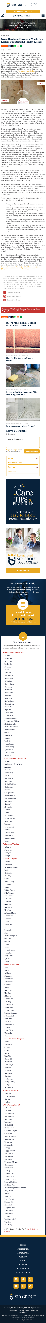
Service (11, 467)
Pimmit (6, 944)
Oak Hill (7, 939)
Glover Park (8, 1168)
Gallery (23, 1256)
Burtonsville (8, 678)
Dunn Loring (9, 881)
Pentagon (7, 853)
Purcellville (8, 1019)
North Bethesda (10, 724)
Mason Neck (9, 924)
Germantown (9, 704)
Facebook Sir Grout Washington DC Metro (16, 267)
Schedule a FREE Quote (23, 11)
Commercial (23, 1252)
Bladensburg (8, 773)
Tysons (6, 959)
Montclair (7, 1070)
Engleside (7, 884)
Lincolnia (7, 919)
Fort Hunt (7, 899)
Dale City (7, 1053)
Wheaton (7, 755)
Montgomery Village (11, 721)
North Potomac (9, 730)
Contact (23, 1264)
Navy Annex (9, 1191)
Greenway (8, 907)
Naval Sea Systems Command (15, 1188)
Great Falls (8, 904)
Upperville (8, 1033)
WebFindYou (28, 1320)
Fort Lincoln (8, 1153)
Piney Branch (9, 1199)
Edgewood (8, 1142)
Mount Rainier (9, 818)
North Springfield (10, 936)
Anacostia (8, 1111)
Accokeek (8, 761)
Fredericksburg (9, 1096)
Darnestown (8, 692)
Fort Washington (10, 798)
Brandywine (8, 778)
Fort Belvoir (8, 896)
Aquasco (7, 767)
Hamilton (7, 993)
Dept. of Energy (10, 1136)
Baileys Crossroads (11, 867)
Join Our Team (23, 1272)
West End (7, 1222)
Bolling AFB (9, 1116)
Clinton (7, 790)
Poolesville (8, 735)
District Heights (10, 795)
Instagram (16, 1279)
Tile (11, 309)
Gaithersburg (9, 701)
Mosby (6, 933)
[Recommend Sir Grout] (23, 550)
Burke (6, 870)
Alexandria (8, 862)
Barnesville (8, 661)
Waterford (8, 1036)
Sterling (7, 1027)
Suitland (7, 830)
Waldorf (7, 841)
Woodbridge (8, 1087)
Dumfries (7, 1056)
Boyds (6, 670)
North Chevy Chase (11, 727)
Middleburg (8, 1007)
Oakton (7, 941)
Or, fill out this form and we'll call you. (23, 622)
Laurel (6, 813)
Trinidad (7, 1216)
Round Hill (8, 1022)
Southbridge (8, 1079)
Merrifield (8, 930)
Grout (16, 309)
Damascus (8, 690)
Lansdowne (8, 999)
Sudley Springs (9, 1082)
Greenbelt (7, 804)
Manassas (7, 1067)
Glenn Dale (8, 801)
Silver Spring (9, 747)
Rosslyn (7, 856)
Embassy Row (9, 1145)
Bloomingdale (9, 1113)
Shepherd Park (9, 1208)
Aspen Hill (8, 658)
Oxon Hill (8, 821)
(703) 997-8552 (21, 15)
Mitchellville (8, 815)
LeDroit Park (9, 1173)
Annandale (8, 864)
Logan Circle (9, 1176)
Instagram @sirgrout (14, 296)
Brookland (8, 1122)
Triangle (7, 1085)
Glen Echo (8, 707)
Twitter (12, 46)
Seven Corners (9, 950)
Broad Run (8, 1045)
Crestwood (8, 1133)
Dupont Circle (9, 1139)
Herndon (7, 910)
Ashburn (7, 973)
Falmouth (7, 1093)
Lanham (7, 810)
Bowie (6, 775)
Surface (12, 471)
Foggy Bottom (9, 1151)
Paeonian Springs (10, 1013)
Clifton (6, 879)
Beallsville (8, 664)
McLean (7, 927)
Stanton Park (9, 1210)
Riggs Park (8, 1205)
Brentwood (8, 781)
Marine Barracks (10, 1179)
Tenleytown (8, 1213)
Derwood (7, 695)
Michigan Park (9, 1185)
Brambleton (8, 979)
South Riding (9, 1024)
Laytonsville (8, 715)
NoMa (6, 1193)
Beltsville (7, 770)
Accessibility (12, 1310)
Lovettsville (8, 1004)
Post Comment (32, 451)
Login (8, 450)
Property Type (15, 462)
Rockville (7, 741)
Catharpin (7, 1047)
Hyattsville (8, 807)
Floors (19, 311)
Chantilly (7, 876)
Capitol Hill (8, 1125)
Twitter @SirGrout (28, 269)
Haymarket (8, 1062)
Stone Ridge (8, 1030)
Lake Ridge (8, 1065)
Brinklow (7, 673)
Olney (6, 732)
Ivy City (7, 1171)
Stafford (7, 1102)
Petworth (7, 1196)
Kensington (8, 712)
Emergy (7, 1148)
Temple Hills (9, 835)
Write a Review (2, 15)
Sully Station (9, 956)
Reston (6, 947)
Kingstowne (8, 916)
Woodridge (8, 1225)
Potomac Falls (9, 1016)
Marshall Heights (10, 1182)
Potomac (7, 738)
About (23, 1260)
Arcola (6, 970)
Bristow (7, 1042)
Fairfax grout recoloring (26, 71)
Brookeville (8, 675)
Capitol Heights (10, 784)
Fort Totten (8, 1159)
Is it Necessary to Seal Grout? (20, 426)
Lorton (6, 921)
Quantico (7, 1076)
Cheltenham (8, 787)
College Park (9, 793)
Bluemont (7, 976)
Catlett (6, 1050)
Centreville (8, 873)
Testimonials (23, 1268)
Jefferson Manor (10, 913)
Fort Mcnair (8, 1156)
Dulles (6, 987)
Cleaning (23, 309)
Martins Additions (10, 718)
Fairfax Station (9, 890)
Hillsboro (7, 996)
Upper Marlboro (10, 838)
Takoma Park (9, 752)
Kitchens (26, 311)
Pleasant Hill (8, 1202)
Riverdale (7, 824)
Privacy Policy (24, 1310)
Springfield (8, 953)
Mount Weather (9, 1010)
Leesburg (7, 1002)
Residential (12, 311)
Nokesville (8, 1073)
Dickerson (8, 698)
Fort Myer (8, 850)
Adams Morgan (10, 1108)
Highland (7, 710)
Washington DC (10, 1219)
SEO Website (17, 1320)
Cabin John (8, 681)
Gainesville (8, 1059)
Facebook (9, 46)
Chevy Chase (9, 684)
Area (10, 458)
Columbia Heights (10, 1131)
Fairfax (6, 887)
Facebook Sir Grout (13, 292)
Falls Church (9, 893)
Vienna (6, 961)
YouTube (16, 1286)
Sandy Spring (9, 744)
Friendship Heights (11, 1162)
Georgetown (8, 1165)
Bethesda (7, 667)
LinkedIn (23, 1286)
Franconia (8, 901)
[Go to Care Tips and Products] (23, 501)
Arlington (7, 847)
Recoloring (31, 309)
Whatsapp (15, 46)
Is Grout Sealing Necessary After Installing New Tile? (22, 393)
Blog (7, 35)
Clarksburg (8, 687)
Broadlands (8, 982)
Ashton (7, 655)
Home (3, 35)
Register (16, 450)
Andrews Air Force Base (13, 764)
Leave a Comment (16, 430)
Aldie (6, 967)
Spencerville (8, 750)
